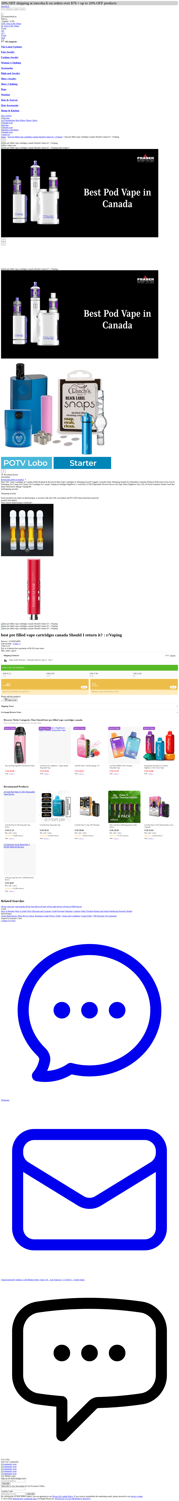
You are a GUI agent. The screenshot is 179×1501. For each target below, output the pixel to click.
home (3, 137)
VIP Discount (98, 916)
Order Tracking (87, 911)
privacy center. (137, 1496)
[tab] (89, 503)
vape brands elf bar (23, 906)
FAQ (13, 921)
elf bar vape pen (7, 906)
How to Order (21, 911)
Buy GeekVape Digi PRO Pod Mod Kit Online (20, 766)
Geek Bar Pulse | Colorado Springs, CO (87, 766)
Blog (20, 916)
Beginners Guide (42, 916)
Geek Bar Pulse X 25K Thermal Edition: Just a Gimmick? (158, 826)
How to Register (8, 911)
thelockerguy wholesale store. (25, 1499)
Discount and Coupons (41, 911)
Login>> (12, 774)
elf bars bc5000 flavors (72, 906)
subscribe (5, 1484)
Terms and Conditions (71, 916)
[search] (2, 14)
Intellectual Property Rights (121, 911)
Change (172, 656)
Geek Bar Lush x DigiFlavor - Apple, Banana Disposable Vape (54, 767)
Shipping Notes (7, 706)
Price (29, 911)
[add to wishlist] (2, 700)
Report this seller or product (12, 479)
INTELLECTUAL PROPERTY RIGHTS (72, 1499)
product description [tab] (9, 500)
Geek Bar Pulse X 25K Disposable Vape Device (17, 826)
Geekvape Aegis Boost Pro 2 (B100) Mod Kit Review (19, 879)
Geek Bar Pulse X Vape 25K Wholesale (87, 825)
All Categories (111, 916)
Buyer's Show (28, 916)
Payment (60, 911)
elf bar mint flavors (54, 906)
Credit (54, 911)
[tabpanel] (89, 567)
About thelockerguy (9, 916)
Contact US (6, 921)
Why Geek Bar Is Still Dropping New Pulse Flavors (123, 826)
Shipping (68, 911)
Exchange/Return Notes (11, 712)
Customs (76, 911)
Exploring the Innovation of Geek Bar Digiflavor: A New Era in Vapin (156, 767)
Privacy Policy (55, 916)
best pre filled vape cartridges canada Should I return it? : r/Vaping (35, 137)
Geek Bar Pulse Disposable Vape (50, 825)
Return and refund (101, 911)
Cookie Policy (87, 916)
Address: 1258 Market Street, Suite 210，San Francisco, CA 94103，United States (50, 1280)
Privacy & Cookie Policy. (62, 1496)
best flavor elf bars (38, 906)
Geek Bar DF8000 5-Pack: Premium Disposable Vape (121, 767)
